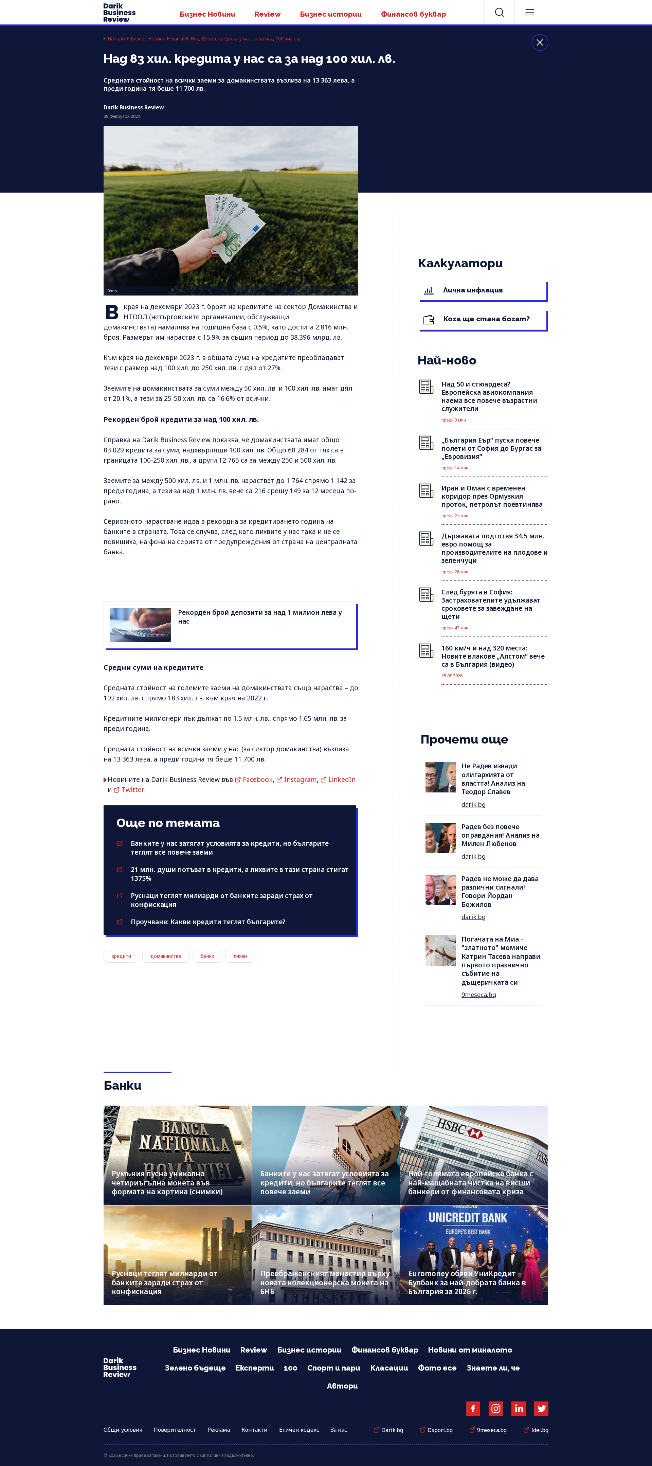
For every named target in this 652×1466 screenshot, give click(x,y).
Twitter (133, 789)
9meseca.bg (478, 994)
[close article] (539, 42)
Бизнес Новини (207, 14)
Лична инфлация (472, 290)
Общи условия (123, 1429)
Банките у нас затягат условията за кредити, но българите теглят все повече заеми (324, 1182)
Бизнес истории (331, 14)
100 (290, 1367)
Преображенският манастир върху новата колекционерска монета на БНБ (325, 1282)
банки (207, 956)
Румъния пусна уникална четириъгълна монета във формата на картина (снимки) (167, 1182)
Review (268, 14)
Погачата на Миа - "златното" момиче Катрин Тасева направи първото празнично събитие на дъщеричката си (500, 961)
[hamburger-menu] (529, 12)
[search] (499, 12)
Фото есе (437, 1367)
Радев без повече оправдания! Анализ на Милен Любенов (500, 835)
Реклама (218, 1429)
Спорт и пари (333, 1367)
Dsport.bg (440, 1430)
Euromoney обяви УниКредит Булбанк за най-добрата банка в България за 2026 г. (467, 1282)
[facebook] (473, 1408)
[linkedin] (518, 1408)
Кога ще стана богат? (486, 319)
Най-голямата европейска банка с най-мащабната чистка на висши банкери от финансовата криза (470, 1182)
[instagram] (496, 1408)
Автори (342, 1385)
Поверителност (175, 1429)
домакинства (165, 956)
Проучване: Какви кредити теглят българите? (208, 921)
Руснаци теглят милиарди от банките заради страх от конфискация (165, 1282)
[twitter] (541, 1408)
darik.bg (473, 804)
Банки (178, 39)
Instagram (300, 779)
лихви (240, 956)
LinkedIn (342, 779)
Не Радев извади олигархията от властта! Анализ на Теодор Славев (493, 779)
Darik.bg (392, 1430)
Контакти (254, 1429)
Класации (389, 1367)
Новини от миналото (470, 1349)
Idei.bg (539, 1430)
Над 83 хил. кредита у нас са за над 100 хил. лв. (246, 39)
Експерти (255, 1367)
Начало (116, 39)
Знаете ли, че (493, 1367)
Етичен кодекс (299, 1429)
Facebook (258, 779)
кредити (121, 956)
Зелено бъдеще (195, 1367)
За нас (339, 1429)
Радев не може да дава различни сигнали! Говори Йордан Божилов (500, 891)
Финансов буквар (413, 14)
